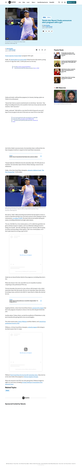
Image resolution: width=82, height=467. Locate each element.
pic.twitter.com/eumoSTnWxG (24, 66)
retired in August (32, 327)
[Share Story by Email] (49, 31)
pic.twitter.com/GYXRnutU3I (27, 119)
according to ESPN (17, 218)
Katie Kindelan (46, 25)
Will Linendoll (49, 26)
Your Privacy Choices (67, 463)
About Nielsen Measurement (53, 463)
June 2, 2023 (36, 68)
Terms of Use (61, 463)
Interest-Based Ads (44, 463)
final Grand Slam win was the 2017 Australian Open (23, 375)
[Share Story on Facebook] (43, 31)
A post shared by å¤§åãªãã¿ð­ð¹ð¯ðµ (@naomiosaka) (25, 271)
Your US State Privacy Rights (24, 463)
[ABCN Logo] (12, 2)
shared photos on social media (18, 59)
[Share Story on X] (46, 31)
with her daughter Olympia (31, 376)
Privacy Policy (15, 463)
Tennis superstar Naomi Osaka (13, 55)
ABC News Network (9, 463)
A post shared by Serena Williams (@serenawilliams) (25, 369)
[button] (6, 2)
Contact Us (73, 463)
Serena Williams (22, 321)
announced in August (38, 308)
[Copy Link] (52, 31)
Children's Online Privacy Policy (34, 463)
